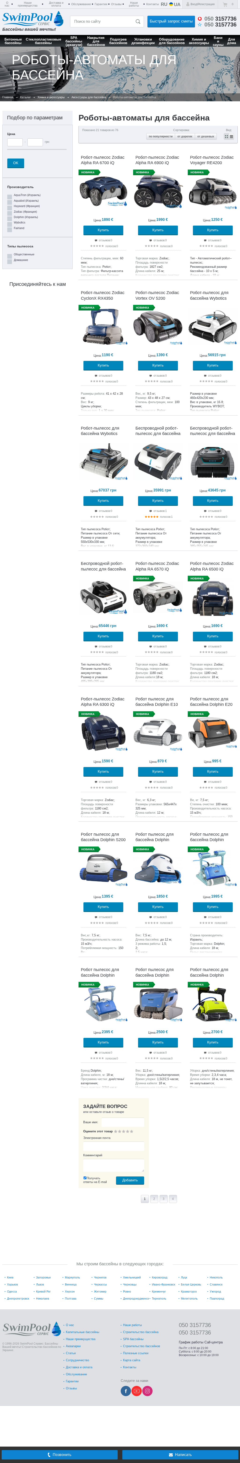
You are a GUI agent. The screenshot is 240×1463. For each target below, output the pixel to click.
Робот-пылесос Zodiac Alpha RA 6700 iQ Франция (102, 163)
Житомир (100, 1291)
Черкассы (100, 1284)
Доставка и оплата (79, 1367)
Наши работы (132, 1325)
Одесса (12, 1291)
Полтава (70, 1298)
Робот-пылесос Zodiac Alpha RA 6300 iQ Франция (102, 704)
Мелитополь (189, 1298)
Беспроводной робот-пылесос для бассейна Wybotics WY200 (212, 434)
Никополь (216, 1277)
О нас (70, 1325)
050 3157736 (195, 1325)
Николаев (42, 1298)
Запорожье (43, 1277)
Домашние (21, 260)
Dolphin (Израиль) (26, 217)
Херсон (70, 1291)
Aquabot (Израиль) (26, 200)
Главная (7, 97)
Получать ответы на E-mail (95, 1180)
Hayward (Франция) (27, 206)
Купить (103, 230)
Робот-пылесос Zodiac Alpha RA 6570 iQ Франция (157, 569)
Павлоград (217, 1298)
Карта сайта (131, 1360)
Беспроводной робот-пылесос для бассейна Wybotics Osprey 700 (157, 434)
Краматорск (189, 1291)
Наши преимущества (80, 1339)
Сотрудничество (77, 1360)
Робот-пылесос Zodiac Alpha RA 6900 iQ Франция (157, 163)
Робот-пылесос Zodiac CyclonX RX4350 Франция (102, 298)
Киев (10, 1277)
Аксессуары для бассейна (88, 97)
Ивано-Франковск (163, 1284)
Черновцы (130, 1284)
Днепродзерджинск (136, 1298)
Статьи (71, 1353)
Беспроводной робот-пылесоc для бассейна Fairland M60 (103, 569)
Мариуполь (72, 1277)
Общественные (24, 254)
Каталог (25, 97)
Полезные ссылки (135, 1353)
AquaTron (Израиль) (27, 195)
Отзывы (71, 1388)
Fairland (19, 228)
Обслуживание (76, 1374)
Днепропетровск (18, 1298)
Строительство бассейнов (141, 1346)
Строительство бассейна (140, 1332)
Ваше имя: (90, 1122)
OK (15, 163)
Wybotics (19, 222)
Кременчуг (159, 1291)
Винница (71, 1284)
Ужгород (215, 1291)
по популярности (160, 136)
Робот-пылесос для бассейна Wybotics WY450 (100, 434)
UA (177, 4)
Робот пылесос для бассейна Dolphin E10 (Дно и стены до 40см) (157, 704)
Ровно (127, 1291)
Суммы (98, 1298)
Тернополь (159, 1298)
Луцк (184, 1277)
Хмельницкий (132, 1277)
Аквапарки (73, 1346)
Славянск (216, 1284)
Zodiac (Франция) (25, 211)
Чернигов (100, 1277)
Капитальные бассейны (82, 1332)
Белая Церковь (191, 1284)
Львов (40, 1284)
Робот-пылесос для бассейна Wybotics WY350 (209, 298)
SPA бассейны (133, 1339)
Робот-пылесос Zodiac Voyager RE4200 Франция (212, 163)
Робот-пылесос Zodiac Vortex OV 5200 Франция (157, 298)
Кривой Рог (43, 1291)
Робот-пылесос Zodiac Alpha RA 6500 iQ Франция (212, 569)
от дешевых (205, 136)
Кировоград (159, 1277)
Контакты (129, 1367)
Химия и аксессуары (51, 97)
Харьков (12, 1284)
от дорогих (184, 136)
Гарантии (72, 1381)
